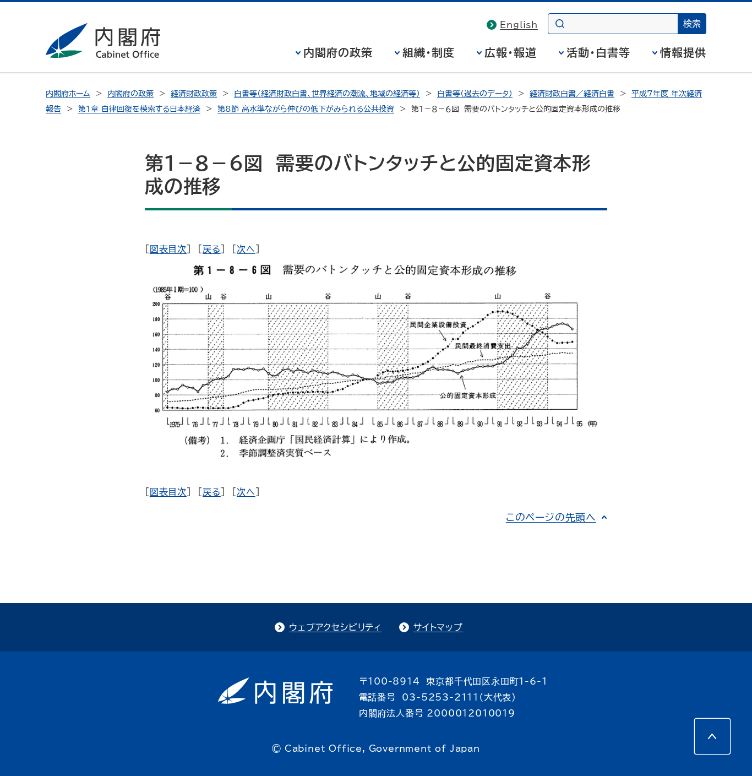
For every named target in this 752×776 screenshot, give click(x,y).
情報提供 (683, 52)
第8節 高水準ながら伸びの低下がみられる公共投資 (305, 109)
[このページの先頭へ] (712, 736)
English (519, 24)
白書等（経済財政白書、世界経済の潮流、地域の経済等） (327, 93)
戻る (212, 249)
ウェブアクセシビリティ (335, 627)
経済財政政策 (194, 93)
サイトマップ (438, 627)
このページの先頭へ (551, 517)
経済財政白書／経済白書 (572, 93)
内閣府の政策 (338, 52)
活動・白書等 (598, 52)
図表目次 (168, 249)
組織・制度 (428, 52)
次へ (246, 249)
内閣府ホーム (68, 93)
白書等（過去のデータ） (475, 93)
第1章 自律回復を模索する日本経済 (139, 109)
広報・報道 (510, 52)
